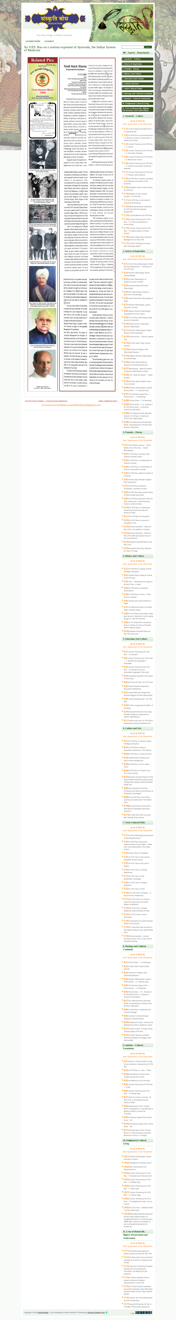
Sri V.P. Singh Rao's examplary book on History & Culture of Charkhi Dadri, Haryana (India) (137, 625)
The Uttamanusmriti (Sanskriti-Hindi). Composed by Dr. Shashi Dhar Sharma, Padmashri (138, 424)
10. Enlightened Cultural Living (135, 103)
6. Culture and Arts (130, 84)
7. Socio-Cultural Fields (132, 89)
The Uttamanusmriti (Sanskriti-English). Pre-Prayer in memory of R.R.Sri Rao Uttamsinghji (138, 415)
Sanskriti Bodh (33, 41)
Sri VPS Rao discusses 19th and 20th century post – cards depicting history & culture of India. (138, 501)
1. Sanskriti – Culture (131, 59)
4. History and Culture (131, 74)
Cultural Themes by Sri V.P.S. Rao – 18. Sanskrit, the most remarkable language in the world (137, 669)
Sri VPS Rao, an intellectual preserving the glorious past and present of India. (137, 510)
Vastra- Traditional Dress (108, 401)
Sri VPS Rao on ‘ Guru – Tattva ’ (138, 1070)
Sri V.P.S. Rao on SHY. (134, 889)
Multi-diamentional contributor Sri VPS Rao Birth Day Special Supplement (138, 209)
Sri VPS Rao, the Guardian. (137, 516)
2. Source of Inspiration (132, 64)
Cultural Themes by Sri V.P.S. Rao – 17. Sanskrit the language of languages (138, 660)
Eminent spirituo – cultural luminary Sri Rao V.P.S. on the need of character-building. (138, 938)
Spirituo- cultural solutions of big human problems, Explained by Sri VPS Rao (138, 1064)
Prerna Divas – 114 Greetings (138, 400)
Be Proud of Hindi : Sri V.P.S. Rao (138, 682)
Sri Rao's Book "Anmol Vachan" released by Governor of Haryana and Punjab (138, 1260)
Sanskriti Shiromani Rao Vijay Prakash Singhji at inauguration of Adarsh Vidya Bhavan (138, 714)
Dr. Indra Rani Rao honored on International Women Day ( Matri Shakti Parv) (138, 929)
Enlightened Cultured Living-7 (138, 1163)
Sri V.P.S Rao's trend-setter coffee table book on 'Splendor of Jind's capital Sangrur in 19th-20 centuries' (138, 616)
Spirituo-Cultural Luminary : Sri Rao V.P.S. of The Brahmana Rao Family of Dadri (137, 1099)
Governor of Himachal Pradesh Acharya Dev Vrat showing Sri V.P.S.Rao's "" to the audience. (138, 1270)
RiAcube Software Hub (96, 1312)
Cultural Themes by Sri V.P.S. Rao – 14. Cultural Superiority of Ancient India (137, 222)
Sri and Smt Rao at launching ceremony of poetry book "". (137, 799)
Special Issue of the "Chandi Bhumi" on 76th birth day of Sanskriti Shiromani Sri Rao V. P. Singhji (137, 1132)
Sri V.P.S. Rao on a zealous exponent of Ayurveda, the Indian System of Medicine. (137, 901)
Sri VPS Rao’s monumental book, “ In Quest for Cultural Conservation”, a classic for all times (138, 138)
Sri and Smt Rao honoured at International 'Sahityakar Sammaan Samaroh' (137, 808)
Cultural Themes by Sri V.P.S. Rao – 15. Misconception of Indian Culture (137, 230)
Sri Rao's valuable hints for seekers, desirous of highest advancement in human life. (136, 1280)
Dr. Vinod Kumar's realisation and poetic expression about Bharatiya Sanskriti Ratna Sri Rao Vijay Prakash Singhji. (138, 1290)
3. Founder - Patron (130, 69)
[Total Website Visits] (143, 1313)
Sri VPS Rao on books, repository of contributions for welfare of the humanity (138, 181)
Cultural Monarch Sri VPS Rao (138, 215)
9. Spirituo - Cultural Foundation (136, 98)
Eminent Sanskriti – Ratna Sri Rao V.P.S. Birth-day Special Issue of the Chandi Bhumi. (137, 535)
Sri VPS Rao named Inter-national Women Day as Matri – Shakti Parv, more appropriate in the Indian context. (138, 845)
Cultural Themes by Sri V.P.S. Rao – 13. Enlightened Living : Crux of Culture (138, 1201)
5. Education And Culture (133, 79)
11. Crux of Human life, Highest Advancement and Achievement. (135, 109)
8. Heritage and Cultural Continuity (137, 94)
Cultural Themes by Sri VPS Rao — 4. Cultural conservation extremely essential (138, 166)
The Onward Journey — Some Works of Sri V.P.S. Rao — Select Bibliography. (137, 447)
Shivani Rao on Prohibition (136, 853)
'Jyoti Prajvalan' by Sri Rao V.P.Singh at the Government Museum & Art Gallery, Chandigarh (138, 790)
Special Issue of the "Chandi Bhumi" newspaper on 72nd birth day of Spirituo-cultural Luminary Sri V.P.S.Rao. (138, 1110)
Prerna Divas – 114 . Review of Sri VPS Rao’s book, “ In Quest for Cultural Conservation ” (138, 407)
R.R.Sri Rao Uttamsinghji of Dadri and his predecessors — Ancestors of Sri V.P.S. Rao (138, 266)
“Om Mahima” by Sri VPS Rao (137, 1080)
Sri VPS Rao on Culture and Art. (138, 754)
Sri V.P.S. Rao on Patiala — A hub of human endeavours (46, 401)
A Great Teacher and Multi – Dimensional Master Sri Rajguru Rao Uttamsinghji (137, 1037)
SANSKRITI (49, 41)
